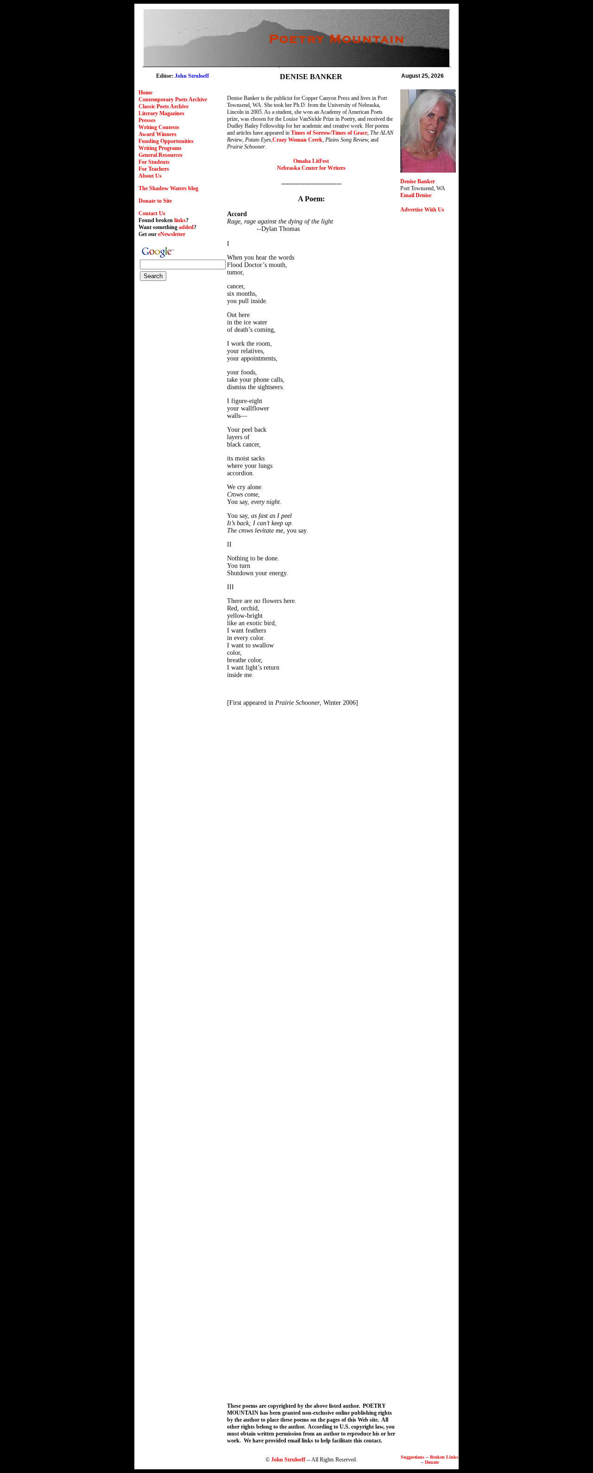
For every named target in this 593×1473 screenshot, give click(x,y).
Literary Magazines (161, 113)
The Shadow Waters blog (168, 188)
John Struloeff (288, 1459)
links (180, 220)
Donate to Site (155, 201)
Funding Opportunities (166, 141)
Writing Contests (159, 127)
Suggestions (412, 1457)
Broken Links (444, 1457)
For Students (154, 162)
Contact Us (152, 213)
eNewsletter (171, 234)
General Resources (161, 155)
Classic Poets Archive (164, 106)
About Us (150, 176)
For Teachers (154, 169)
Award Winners (158, 134)
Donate (432, 1462)
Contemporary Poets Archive (173, 99)
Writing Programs (160, 148)
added (186, 227)
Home (145, 92)
